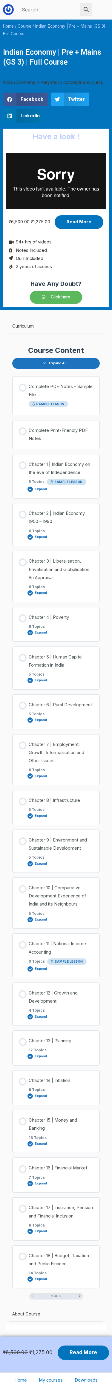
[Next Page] (79, 1296)
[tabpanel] (56, 820)
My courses (51, 1380)
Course (24, 26)
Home (20, 1380)
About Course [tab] (26, 1314)
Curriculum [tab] (23, 326)
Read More (79, 222)
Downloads (86, 1380)
